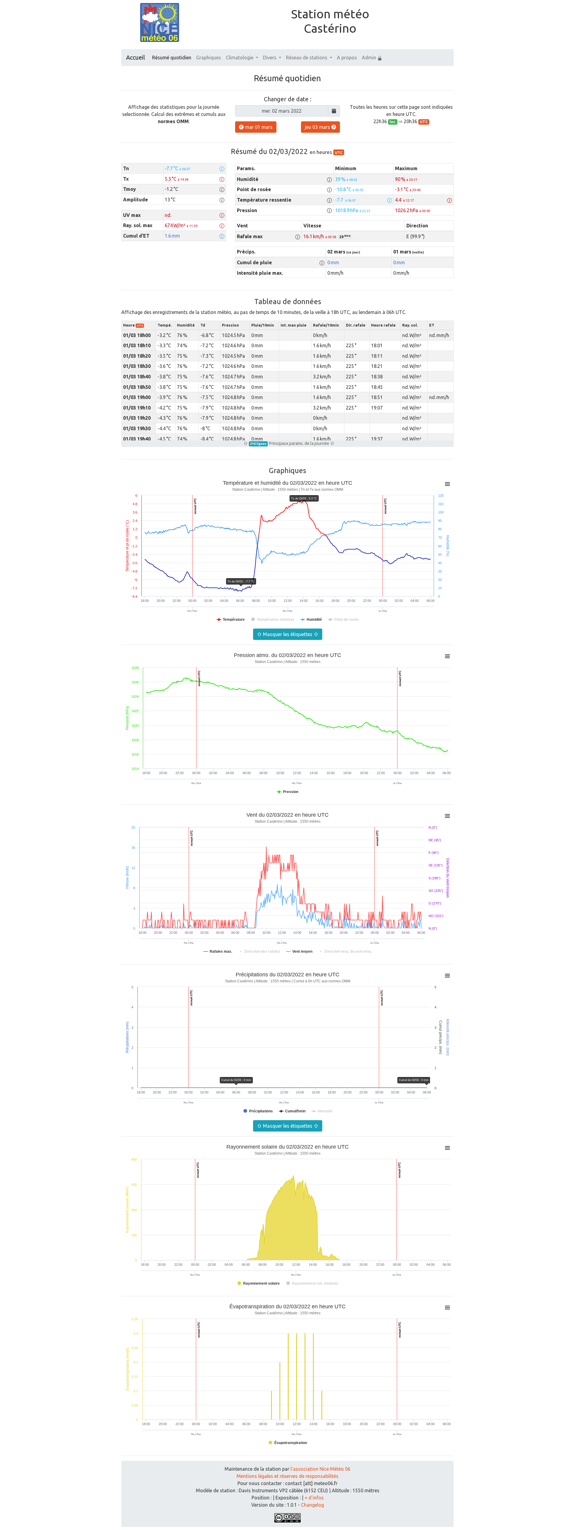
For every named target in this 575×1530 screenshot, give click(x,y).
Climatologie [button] (240, 57)
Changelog (312, 1505)
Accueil (135, 57)
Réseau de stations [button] (307, 57)
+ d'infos (314, 1497)
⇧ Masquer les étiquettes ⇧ (287, 634)
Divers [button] (270, 57)
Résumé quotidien (171, 57)
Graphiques (208, 57)
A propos (347, 57)
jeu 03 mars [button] (318, 127)
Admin (369, 57)
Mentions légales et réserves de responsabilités (287, 1476)
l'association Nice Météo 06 (320, 1469)
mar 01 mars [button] (258, 127)
